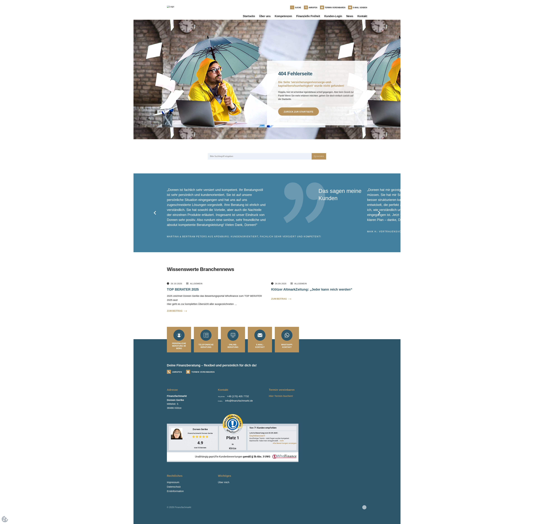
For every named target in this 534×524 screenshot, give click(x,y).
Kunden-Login (333, 16)
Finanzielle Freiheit (308, 16)
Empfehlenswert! (257, 436)
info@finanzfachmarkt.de (239, 400)
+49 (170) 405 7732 (238, 396)
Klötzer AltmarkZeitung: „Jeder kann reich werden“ (311, 289)
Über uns (264, 16)
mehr (282, 441)
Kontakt (362, 16)
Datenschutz (174, 486)
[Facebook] (364, 507)
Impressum (173, 482)
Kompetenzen (283, 16)
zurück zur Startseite (298, 112)
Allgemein (196, 283)
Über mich (223, 482)
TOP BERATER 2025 (183, 289)
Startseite (249, 16)
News (349, 16)
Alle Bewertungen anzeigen (284, 443)
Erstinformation (175, 491)
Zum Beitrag (177, 311)
